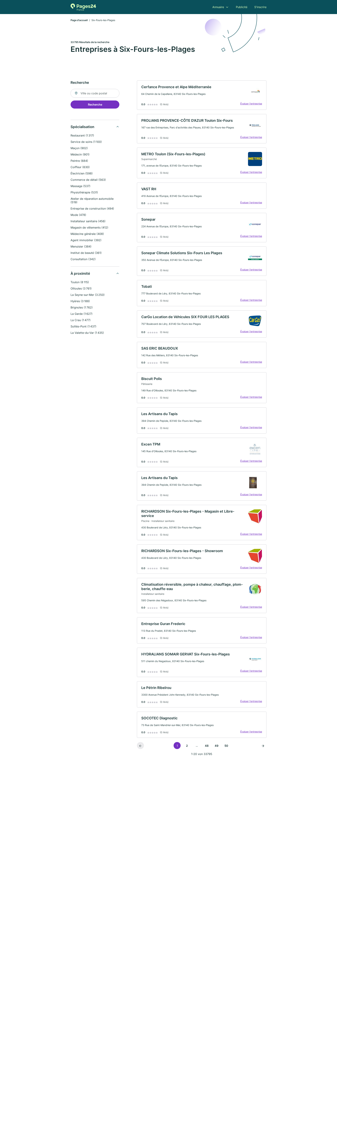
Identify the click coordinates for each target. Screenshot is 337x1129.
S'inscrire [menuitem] (260, 7)
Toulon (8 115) (80, 282)
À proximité (80, 273)
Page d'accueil (79, 20)
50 (226, 745)
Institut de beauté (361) (86, 253)
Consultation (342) (83, 259)
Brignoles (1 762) (82, 307)
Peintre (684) (79, 160)
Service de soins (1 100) (86, 142)
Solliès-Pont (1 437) (83, 326)
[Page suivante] (262, 745)
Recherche (95, 104)
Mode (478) (78, 215)
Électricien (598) (82, 173)
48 (207, 745)
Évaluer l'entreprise (251, 103)
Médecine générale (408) (87, 234)
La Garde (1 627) (81, 313)
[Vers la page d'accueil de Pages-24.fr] (83, 7)
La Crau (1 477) (81, 320)
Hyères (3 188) (80, 301)
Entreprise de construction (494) (92, 208)
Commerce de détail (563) (88, 179)
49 (216, 745)
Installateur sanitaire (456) (88, 221)
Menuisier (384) (81, 246)
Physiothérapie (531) (84, 192)
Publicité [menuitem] (241, 7)
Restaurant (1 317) (82, 135)
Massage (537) (80, 186)
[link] (201, 95)
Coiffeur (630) (80, 167)
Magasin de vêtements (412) (89, 227)
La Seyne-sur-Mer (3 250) (88, 295)
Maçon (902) (79, 148)
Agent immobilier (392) (86, 240)
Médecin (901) (80, 154)
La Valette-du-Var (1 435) (87, 332)
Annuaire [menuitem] (218, 7)
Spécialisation (82, 127)
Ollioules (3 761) (81, 288)
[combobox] (95, 93)
